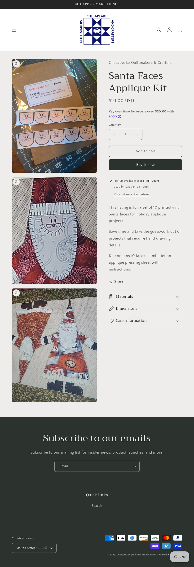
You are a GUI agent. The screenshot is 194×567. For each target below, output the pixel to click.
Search (97, 506)
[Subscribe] (134, 466)
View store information (131, 194)
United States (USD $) (32, 548)
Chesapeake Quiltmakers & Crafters (137, 555)
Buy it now (145, 165)
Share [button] (118, 282)
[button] (14, 30)
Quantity (115, 124)
